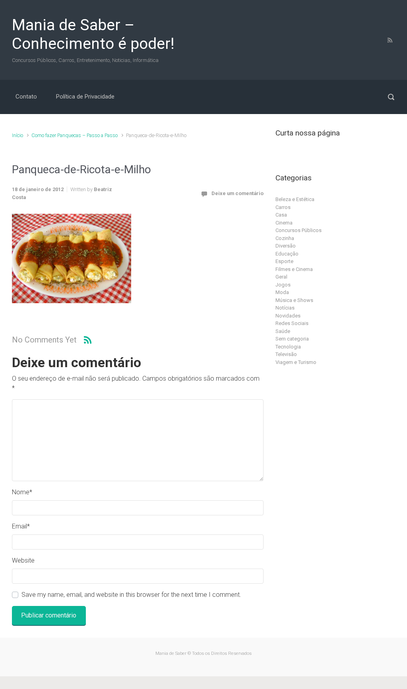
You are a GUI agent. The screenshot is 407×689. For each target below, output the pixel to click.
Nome (22, 492)
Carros (283, 207)
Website (23, 560)
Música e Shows (294, 300)
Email (21, 526)
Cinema (284, 223)
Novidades (287, 316)
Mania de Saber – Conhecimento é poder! (93, 34)
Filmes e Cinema (294, 269)
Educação (286, 254)
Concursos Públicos (298, 230)
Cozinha (284, 238)
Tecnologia (288, 347)
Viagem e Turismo (295, 362)
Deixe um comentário (237, 193)
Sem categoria (292, 339)
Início (17, 135)
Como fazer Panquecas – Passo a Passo (74, 135)
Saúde (282, 331)
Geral (281, 277)
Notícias (285, 308)
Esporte (284, 261)
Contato (26, 96)
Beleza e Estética (294, 199)
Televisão (286, 354)
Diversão (285, 246)
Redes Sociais (291, 323)
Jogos (283, 285)
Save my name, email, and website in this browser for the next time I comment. (131, 594)
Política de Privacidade (85, 96)
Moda (282, 292)
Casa (281, 215)
